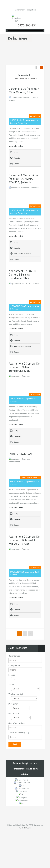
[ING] (22, 785)
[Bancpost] (22, 797)
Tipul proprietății (15, 694)
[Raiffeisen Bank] (22, 782)
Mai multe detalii (16, 146)
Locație (11, 675)
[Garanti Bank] (22, 788)
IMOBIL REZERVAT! (21, 453)
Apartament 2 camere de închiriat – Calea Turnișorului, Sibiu (24, 367)
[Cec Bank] (21, 791)
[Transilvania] (21, 780)
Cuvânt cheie (14, 656)
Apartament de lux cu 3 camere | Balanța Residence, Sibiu (23, 274)
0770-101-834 (27, 25)
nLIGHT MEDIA (25, 828)
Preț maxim (13, 713)
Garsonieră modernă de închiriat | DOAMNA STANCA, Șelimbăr (23, 179)
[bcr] (21, 803)
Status (11, 685)
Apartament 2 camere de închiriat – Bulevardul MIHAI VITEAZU (24, 540)
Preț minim (13, 704)
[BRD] (22, 794)
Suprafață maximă (18, 733)
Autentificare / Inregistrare (25, 10)
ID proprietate (14, 665)
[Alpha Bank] (22, 800)
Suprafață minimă (18, 723)
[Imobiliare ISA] (16, 18)
